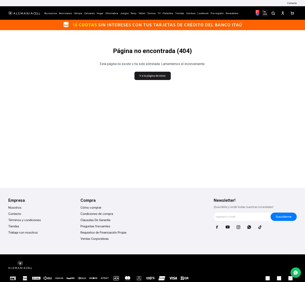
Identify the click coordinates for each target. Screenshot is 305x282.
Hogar (100, 13)
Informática (111, 13)
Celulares (89, 13)
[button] (273, 13)
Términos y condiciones (24, 220)
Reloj (133, 13)
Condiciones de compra (97, 214)
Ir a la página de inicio (153, 75)
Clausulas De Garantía (95, 220)
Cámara (78, 13)
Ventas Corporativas (95, 239)
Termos (151, 13)
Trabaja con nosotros (23, 232)
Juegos (124, 13)
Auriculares (65, 13)
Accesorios (50, 13)
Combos (190, 13)
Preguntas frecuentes (95, 226)
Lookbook (203, 13)
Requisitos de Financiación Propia (103, 232)
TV (159, 13)
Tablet (141, 13)
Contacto (292, 3)
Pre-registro (217, 13)
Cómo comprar (91, 207)
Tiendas (179, 13)
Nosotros (14, 207)
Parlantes (168, 13)
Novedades (232, 13)
